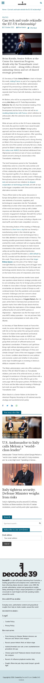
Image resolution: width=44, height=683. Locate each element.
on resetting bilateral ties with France (20, 111)
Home (4, 9)
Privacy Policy (9, 626)
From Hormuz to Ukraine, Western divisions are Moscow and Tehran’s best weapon (21, 637)
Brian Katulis (22, 27)
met (3, 182)
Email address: (7, 535)
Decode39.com (27, 677)
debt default (33, 254)
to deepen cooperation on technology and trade (18, 183)
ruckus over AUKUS (12, 150)
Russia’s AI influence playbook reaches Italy (20, 659)
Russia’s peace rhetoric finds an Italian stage (20, 642)
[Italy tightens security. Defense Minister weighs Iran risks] (22, 474)
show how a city (18, 229)
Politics (5, 17)
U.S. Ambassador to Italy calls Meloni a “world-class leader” (20, 446)
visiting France (15, 81)
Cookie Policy (9, 621)
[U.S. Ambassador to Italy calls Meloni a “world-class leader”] (22, 427)
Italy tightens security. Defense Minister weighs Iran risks (20, 493)
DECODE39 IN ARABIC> (10, 611)
